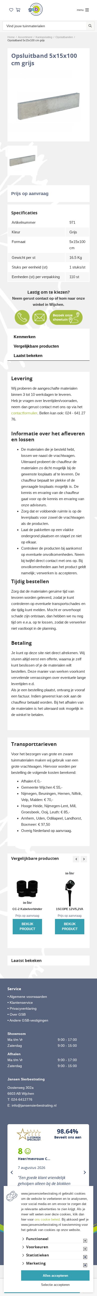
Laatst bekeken (28, 356)
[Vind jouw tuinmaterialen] (90, 26)
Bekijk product (27, 926)
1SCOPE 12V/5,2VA (69, 909)
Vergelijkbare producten (36, 346)
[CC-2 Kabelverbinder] (27, 888)
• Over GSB (16, 1014)
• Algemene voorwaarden (27, 997)
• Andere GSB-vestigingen (27, 1020)
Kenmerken (25, 337)
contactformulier (24, 413)
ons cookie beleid (47, 1219)
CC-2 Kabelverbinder (27, 909)
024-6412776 (21, 1099)
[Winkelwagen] (18, 10)
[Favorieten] (11, 10)
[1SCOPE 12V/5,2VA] (69, 888)
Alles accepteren (55, 1275)
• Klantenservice (20, 1003)
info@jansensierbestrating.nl (34, 1105)
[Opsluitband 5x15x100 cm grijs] (48, 105)
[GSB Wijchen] (35, 9)
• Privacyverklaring (22, 1008)
